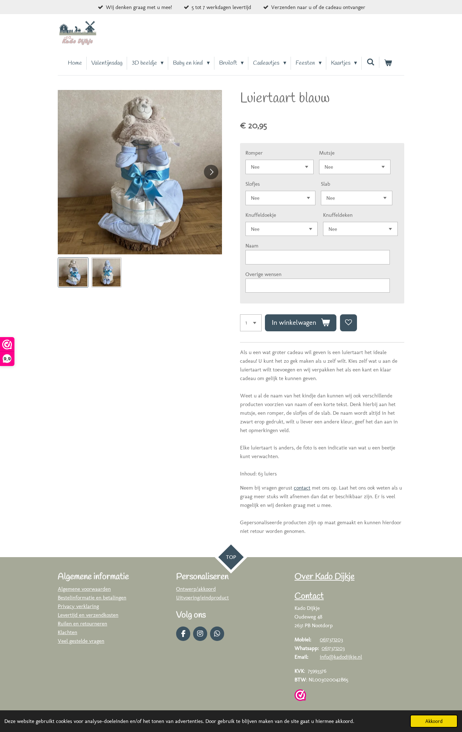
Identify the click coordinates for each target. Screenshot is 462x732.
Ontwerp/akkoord (196, 589)
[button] (73, 272)
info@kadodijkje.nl (341, 657)
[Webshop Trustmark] (300, 696)
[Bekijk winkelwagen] (388, 63)
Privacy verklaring (78, 606)
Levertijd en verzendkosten (88, 615)
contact (302, 488)
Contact (309, 596)
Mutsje (327, 153)
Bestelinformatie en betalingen (92, 597)
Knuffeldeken (338, 215)
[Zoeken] (370, 62)
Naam (251, 245)
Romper (254, 153)
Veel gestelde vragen (81, 641)
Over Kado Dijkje (324, 577)
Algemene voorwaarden (84, 589)
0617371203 (331, 639)
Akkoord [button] (434, 721)
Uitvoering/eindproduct (202, 597)
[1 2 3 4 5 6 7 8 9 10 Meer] (251, 322)
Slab (325, 184)
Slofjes (252, 184)
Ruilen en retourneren (82, 623)
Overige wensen (263, 274)
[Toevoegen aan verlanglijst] (348, 322)
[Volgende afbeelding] (211, 172)
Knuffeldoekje (260, 215)
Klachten (67, 632)
